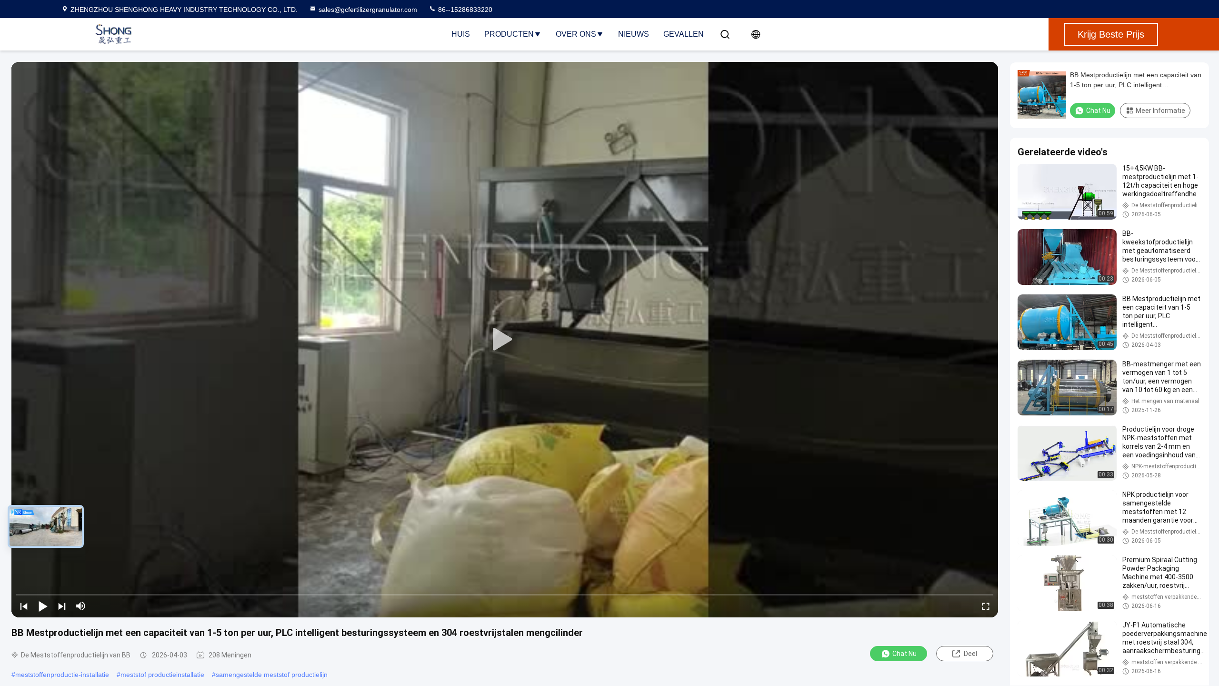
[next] (61, 606)
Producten (509, 34)
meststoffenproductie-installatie (62, 674)
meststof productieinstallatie (162, 674)
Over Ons (576, 34)
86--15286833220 (464, 9)
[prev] (23, 606)
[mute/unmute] (80, 606)
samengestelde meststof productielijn (272, 674)
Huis (460, 34)
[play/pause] (42, 606)
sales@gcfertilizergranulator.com (368, 9)
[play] (505, 340)
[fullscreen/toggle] (985, 606)
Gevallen (683, 34)
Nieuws (633, 34)
